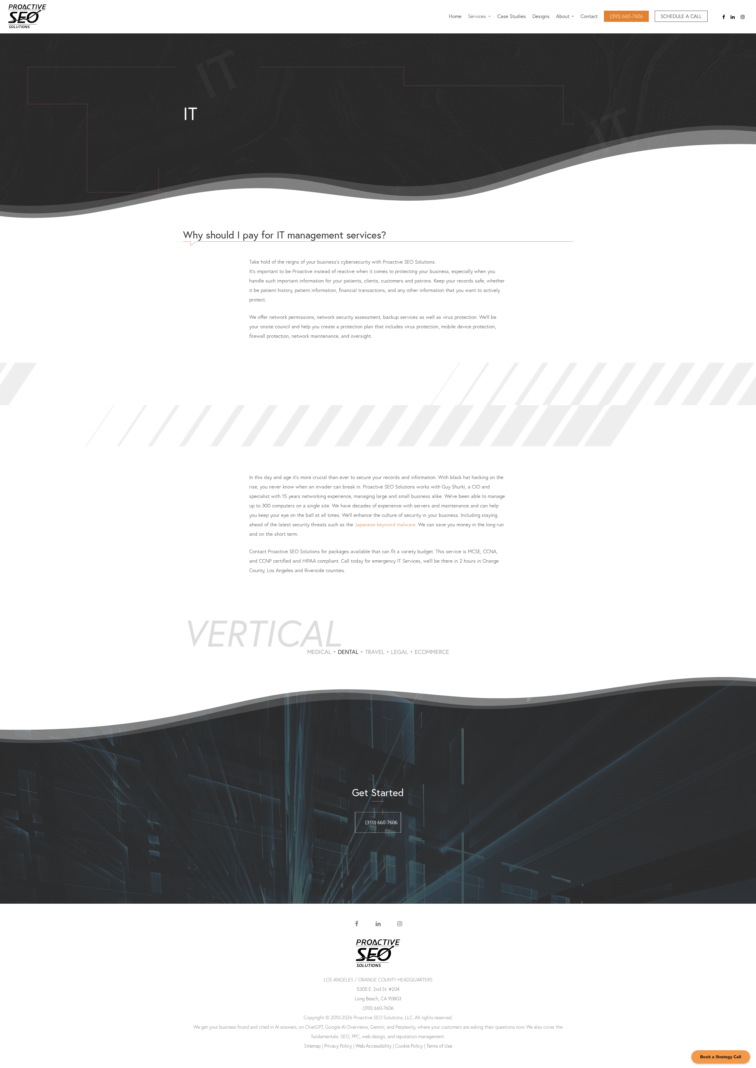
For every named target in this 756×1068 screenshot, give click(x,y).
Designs (541, 16)
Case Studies (511, 16)
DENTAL (348, 652)
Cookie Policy (409, 1046)
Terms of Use (439, 1046)
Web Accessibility (374, 1046)
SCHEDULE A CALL (681, 16)
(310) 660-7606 (626, 16)
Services (477, 16)
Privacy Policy (338, 1046)
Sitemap (312, 1046)
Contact (589, 16)
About (562, 16)
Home (455, 16)
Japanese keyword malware (385, 524)
